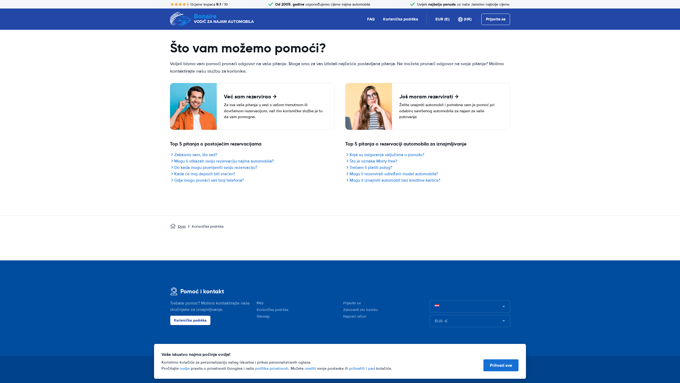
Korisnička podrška (400, 19)
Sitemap (263, 316)
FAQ (371, 19)
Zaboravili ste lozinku (360, 309)
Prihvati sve (501, 365)
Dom (182, 226)
